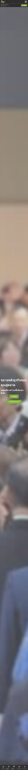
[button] (24, 5)
